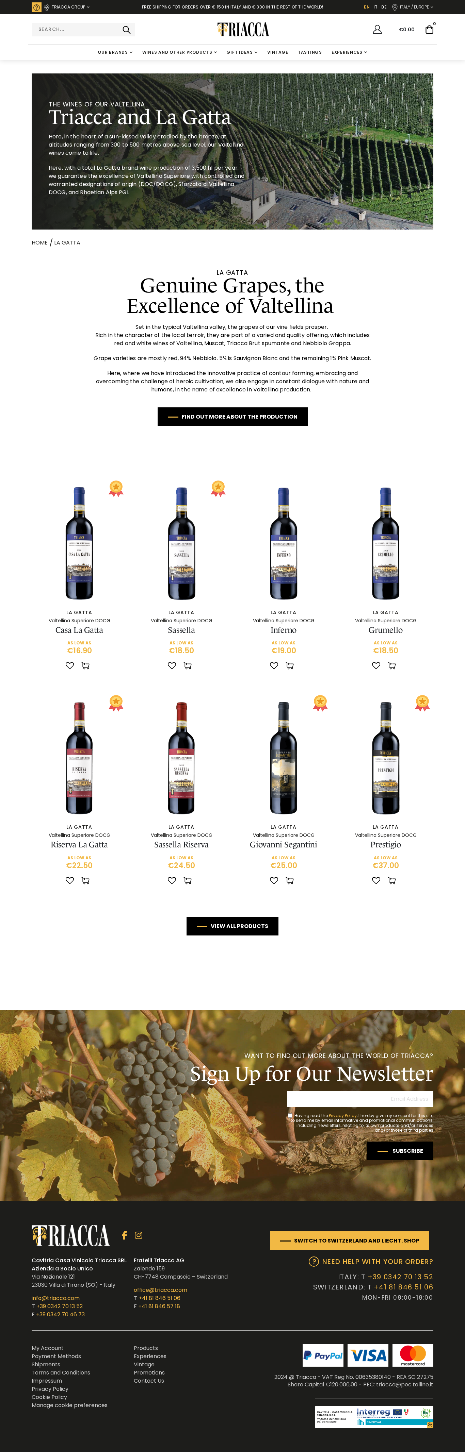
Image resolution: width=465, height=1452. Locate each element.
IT (375, 7)
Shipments (46, 1364)
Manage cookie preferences (70, 1405)
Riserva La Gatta (79, 844)
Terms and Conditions (61, 1373)
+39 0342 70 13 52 (59, 1306)
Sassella (181, 630)
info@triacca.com (56, 1298)
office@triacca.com (160, 1290)
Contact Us (149, 1381)
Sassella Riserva (181, 844)
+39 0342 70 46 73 (60, 1314)
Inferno (283, 630)
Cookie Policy (49, 1397)
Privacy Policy (343, 1115)
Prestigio (385, 844)
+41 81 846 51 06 (159, 1298)
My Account (48, 1348)
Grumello (385, 630)
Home (40, 243)
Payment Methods (56, 1356)
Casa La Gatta (79, 630)
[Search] (126, 29)
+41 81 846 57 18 (159, 1306)
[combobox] (83, 29)
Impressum (47, 1381)
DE (384, 7)
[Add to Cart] (86, 666)
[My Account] (377, 29)
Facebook (124, 1235)
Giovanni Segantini (283, 844)
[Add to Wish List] (70, 666)
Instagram (138, 1235)
